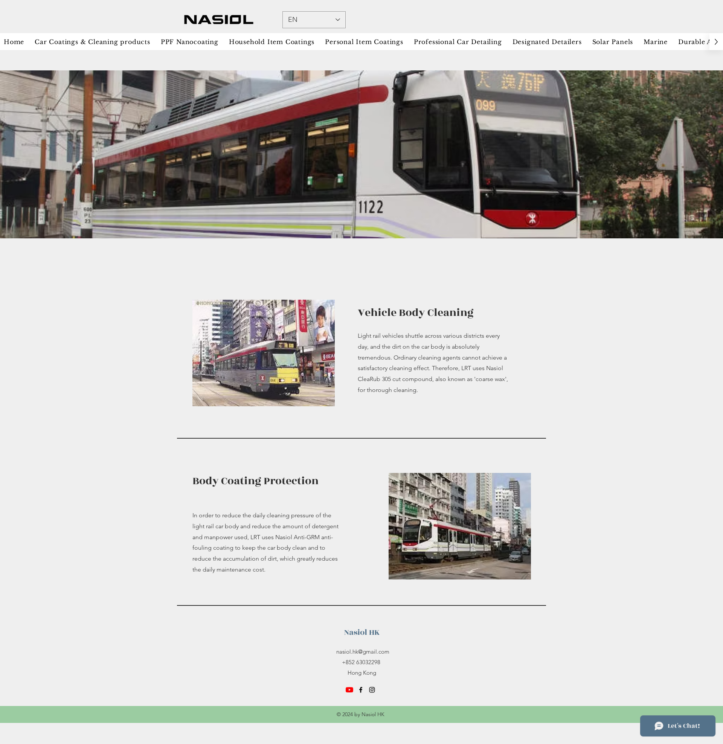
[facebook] (361, 690)
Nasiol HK (362, 632)
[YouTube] (349, 690)
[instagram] (372, 690)
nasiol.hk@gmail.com (362, 651)
